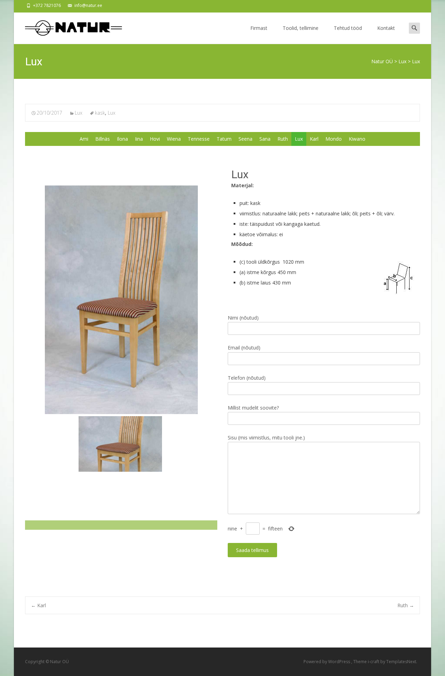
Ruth (282, 138)
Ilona (122, 138)
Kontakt (386, 28)
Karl (314, 138)
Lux (78, 112)
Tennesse (199, 138)
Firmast (258, 28)
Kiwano (357, 138)
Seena (245, 138)
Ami (84, 138)
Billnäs (102, 138)
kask (100, 112)
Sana (264, 138)
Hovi (155, 138)
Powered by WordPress (327, 662)
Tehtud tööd (348, 28)
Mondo (333, 138)
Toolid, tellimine (300, 28)
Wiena (174, 138)
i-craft (374, 662)
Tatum (224, 138)
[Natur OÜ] (68, 26)
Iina (139, 138)
